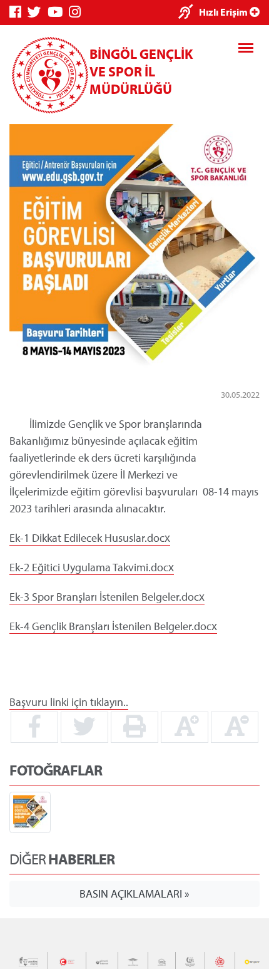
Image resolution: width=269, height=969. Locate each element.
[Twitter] (38, 12)
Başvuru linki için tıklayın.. (68, 702)
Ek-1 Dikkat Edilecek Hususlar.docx (89, 538)
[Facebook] (18, 12)
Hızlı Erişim (224, 12)
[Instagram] (78, 12)
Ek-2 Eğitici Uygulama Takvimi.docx (91, 567)
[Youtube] (58, 12)
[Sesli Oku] (188, 13)
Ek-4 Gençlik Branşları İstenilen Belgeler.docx (113, 626)
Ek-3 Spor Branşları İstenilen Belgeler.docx (107, 596)
